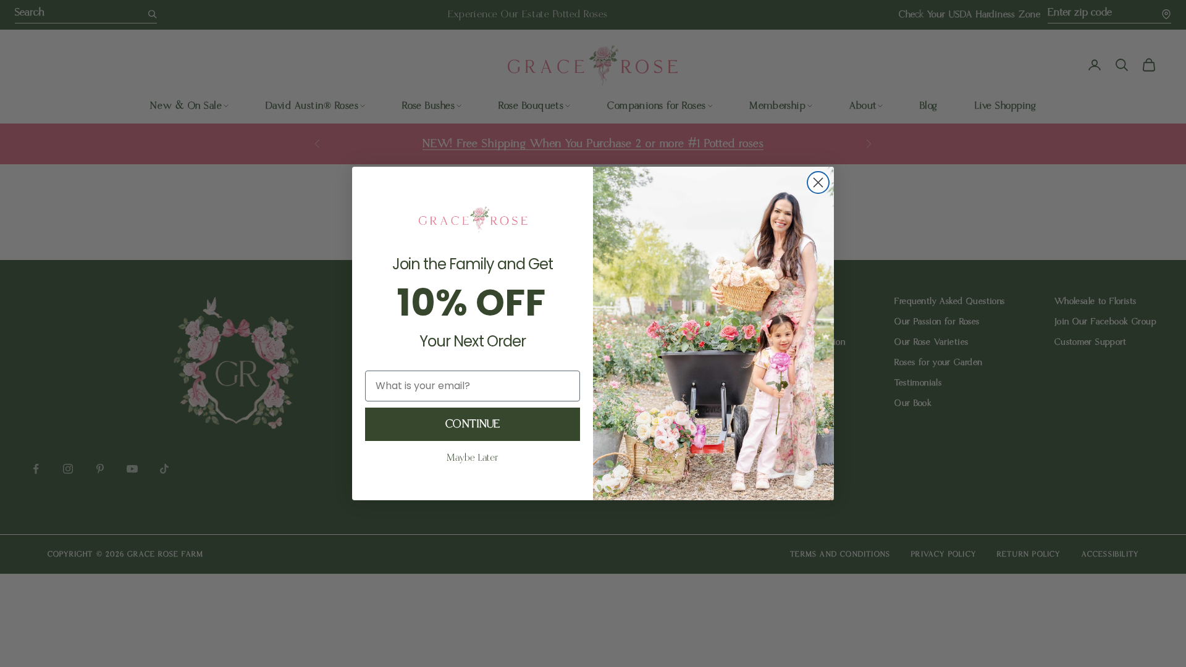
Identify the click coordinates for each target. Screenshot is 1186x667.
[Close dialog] (818, 182)
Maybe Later (472, 458)
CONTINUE (472, 423)
